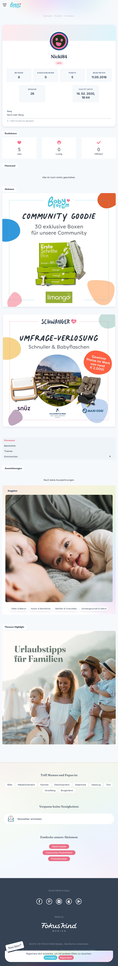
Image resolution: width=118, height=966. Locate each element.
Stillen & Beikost (18, 609)
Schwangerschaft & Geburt (94, 609)
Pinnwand (9, 440)
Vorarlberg (50, 790)
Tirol (108, 784)
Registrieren (66, 957)
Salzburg (96, 784)
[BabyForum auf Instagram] (59, 901)
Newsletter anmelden (30, 818)
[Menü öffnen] (4, 5)
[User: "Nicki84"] (59, 41)
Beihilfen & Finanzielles (66, 609)
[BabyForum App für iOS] (69, 901)
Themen (8, 451)
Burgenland (67, 790)
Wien (9, 784)
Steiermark (80, 784)
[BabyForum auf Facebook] (39, 901)
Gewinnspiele (59, 846)
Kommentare (57, 456)
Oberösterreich (62, 784)
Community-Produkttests (59, 852)
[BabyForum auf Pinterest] (49, 901)
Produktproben (59, 858)
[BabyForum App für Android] (79, 901)
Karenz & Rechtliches (41, 609)
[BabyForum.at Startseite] (16, 6)
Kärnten (44, 784)
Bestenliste (10, 445)
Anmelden (50, 957)
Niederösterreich (26, 784)
